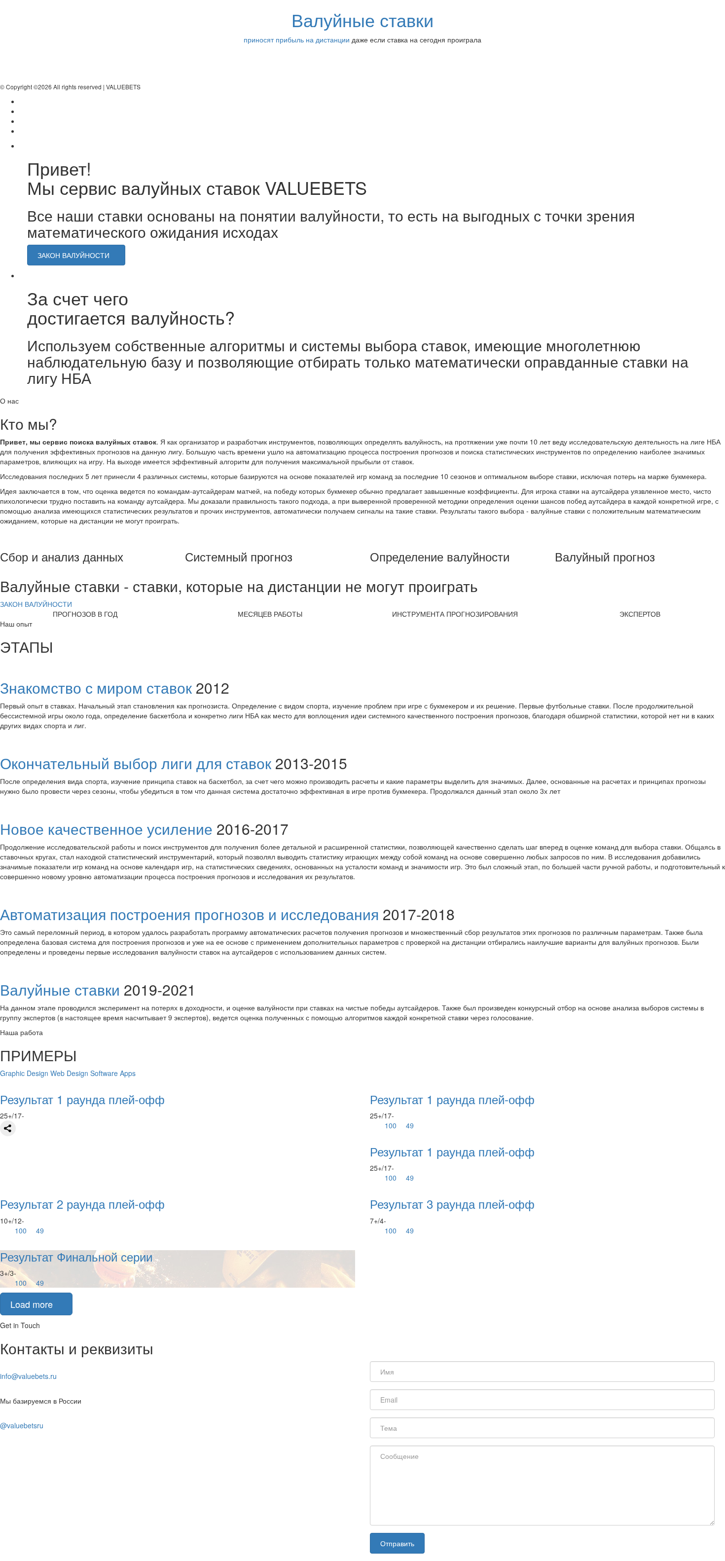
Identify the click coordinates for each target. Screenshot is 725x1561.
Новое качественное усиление (106, 828)
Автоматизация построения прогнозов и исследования (189, 914)
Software (104, 1073)
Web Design (69, 1073)
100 (390, 1125)
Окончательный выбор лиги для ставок (135, 763)
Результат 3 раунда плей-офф (452, 1203)
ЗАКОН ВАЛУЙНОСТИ (36, 604)
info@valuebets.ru (28, 1376)
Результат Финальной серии (76, 1256)
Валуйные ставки (362, 19)
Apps (128, 1073)
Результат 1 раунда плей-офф (82, 1099)
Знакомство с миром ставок (96, 687)
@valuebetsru (21, 1425)
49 (409, 1125)
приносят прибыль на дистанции (297, 39)
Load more (32, 1304)
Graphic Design (24, 1073)
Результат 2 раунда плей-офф (82, 1203)
